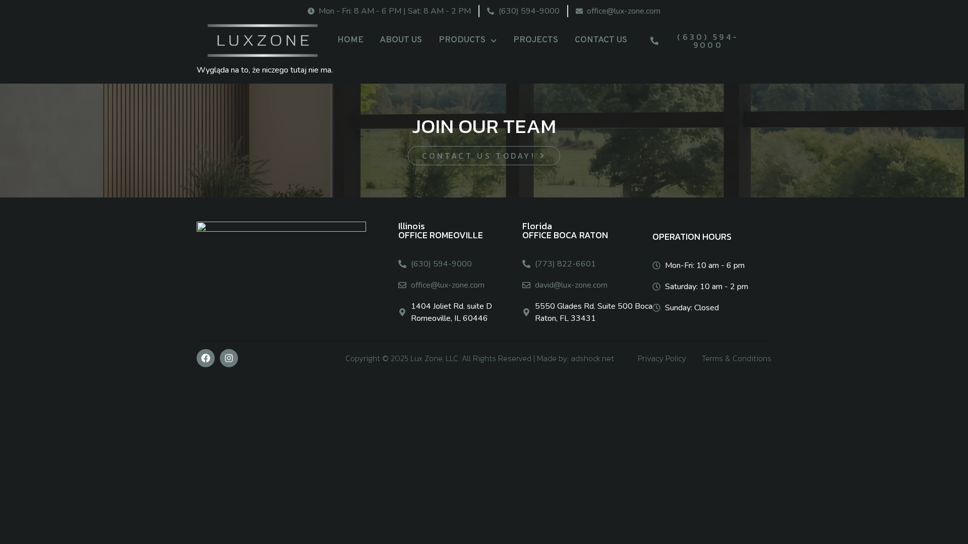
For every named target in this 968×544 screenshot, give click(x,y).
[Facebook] (206, 358)
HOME (350, 40)
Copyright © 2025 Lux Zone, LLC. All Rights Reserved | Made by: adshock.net (479, 358)
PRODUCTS (462, 40)
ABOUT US (401, 40)
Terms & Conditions (736, 358)
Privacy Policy (662, 358)
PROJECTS (535, 40)
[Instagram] (229, 358)
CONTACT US (601, 40)
